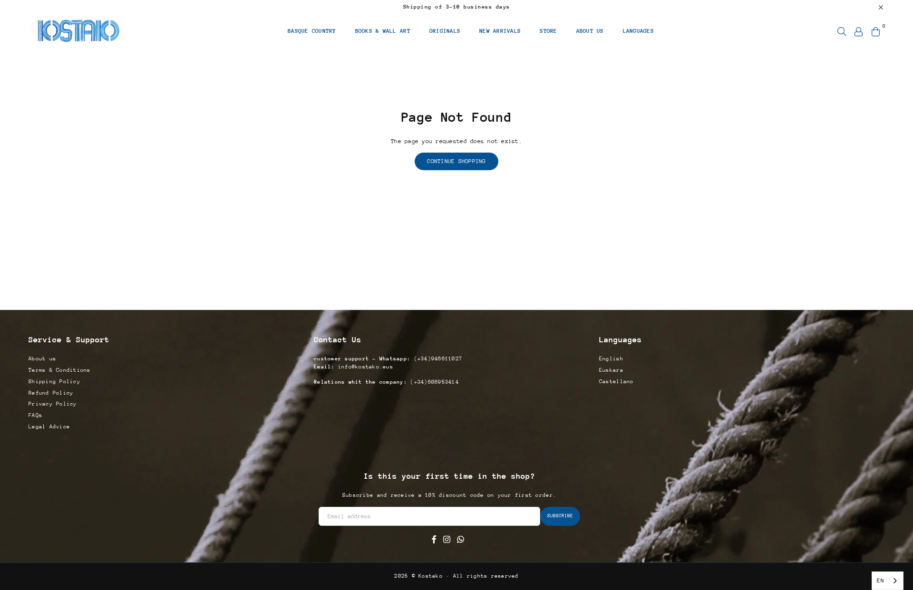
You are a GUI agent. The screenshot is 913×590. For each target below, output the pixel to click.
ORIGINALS (444, 31)
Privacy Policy (53, 404)
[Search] (841, 31)
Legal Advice (49, 427)
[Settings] (858, 31)
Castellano (616, 381)
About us (42, 359)
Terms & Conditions (60, 370)
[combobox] (887, 580)
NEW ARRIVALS (500, 31)
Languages (638, 31)
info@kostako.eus (364, 367)
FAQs (35, 415)
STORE (548, 31)
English (611, 359)
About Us (590, 31)
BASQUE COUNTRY (312, 31)
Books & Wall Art (382, 31)
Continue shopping (456, 161)
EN (880, 580)
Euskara (611, 370)
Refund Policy (51, 393)
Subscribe (560, 516)
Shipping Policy (54, 381)
